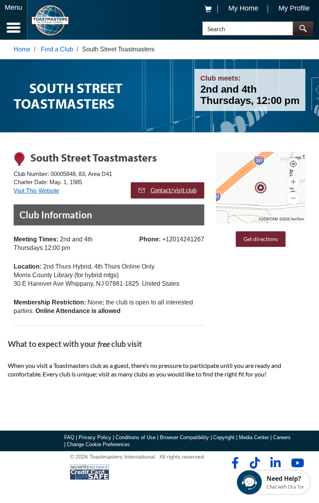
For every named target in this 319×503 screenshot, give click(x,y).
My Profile (294, 8)
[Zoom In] (293, 182)
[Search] (303, 28)
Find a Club (57, 49)
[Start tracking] (293, 164)
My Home (243, 8)
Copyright (224, 437)
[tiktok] (254, 463)
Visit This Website (36, 190)
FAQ (69, 437)
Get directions (261, 239)
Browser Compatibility (184, 437)
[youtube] (296, 463)
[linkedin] (275, 463)
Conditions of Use (136, 437)
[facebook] (234, 463)
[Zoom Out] (293, 198)
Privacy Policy (95, 437)
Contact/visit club (173, 189)
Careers (282, 437)
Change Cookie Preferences (98, 444)
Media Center (254, 437)
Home (22, 49)
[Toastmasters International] (50, 20)
